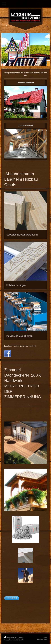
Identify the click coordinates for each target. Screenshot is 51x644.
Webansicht (42, 639)
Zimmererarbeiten (25, 125)
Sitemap (20, 638)
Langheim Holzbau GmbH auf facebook (20, 346)
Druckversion (12, 638)
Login (45, 637)
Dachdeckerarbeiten (25, 83)
